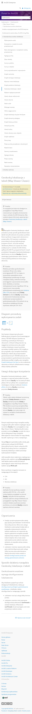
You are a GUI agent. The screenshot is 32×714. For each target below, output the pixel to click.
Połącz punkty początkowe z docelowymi (16, 144)
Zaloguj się (27, 8)
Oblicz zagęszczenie (10, 111)
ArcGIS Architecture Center (9, 676)
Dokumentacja (5, 653)
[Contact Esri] (11, 703)
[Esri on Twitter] (2, 703)
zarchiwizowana (7, 189)
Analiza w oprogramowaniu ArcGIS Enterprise (15, 29)
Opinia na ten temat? (24, 618)
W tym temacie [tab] (6, 199)
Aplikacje (4, 650)
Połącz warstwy (8, 159)
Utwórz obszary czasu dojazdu (12, 133)
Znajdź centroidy (9, 74)
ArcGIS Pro (4, 663)
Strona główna (5, 637)
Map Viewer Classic (8, 24)
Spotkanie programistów (8, 694)
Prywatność (4, 710)
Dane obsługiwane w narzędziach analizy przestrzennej (16, 51)
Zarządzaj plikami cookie (14, 710)
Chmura (3, 648)
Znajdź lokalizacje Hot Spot (9, 362)
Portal (3, 640)
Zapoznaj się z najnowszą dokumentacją (14, 193)
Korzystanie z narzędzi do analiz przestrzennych (13, 45)
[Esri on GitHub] (8, 703)
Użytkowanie (5, 22)
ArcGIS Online (5, 660)
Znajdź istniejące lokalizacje (12, 78)
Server (3, 642)
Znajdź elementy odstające (12, 118)
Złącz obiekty (8, 59)
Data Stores (4, 645)
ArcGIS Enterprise (10, 3)
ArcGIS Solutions (6, 674)
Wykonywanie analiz (10, 40)
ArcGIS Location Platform (8, 668)
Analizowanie (14, 22)
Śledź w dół (7, 103)
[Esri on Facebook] (5, 703)
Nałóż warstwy (8, 162)
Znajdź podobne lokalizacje (12, 85)
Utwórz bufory (8, 129)
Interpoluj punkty (9, 125)
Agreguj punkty (8, 56)
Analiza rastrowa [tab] (9, 170)
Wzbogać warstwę (9, 107)
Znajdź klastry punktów (10, 122)
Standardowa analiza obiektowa (12, 26)
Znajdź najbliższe (9, 136)
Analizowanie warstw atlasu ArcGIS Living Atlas (15, 33)
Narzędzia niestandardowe (12, 166)
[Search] (20, 8)
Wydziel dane (8, 147)
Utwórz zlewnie (8, 100)
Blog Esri (4, 689)
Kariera (3, 686)
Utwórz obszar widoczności (12, 96)
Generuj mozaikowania (10, 151)
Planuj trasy (7, 140)
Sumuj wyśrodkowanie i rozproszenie (14, 70)
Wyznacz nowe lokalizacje (11, 81)
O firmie (3, 683)
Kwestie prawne (26, 710)
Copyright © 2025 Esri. (7, 708)
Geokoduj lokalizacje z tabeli (12, 89)
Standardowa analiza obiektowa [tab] (13, 36)
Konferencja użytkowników (9, 691)
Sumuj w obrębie (9, 67)
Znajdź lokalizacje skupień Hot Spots (14, 114)
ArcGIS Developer (6, 671)
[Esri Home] (5, 698)
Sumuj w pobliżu (9, 63)
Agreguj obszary (9, 155)
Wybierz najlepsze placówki (12, 92)
